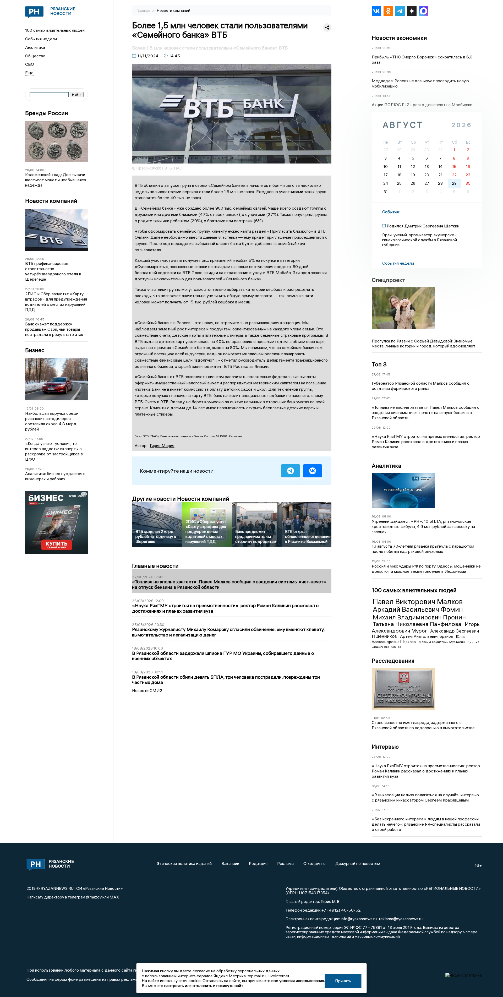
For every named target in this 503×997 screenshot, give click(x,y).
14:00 (40, 170)
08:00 (39, 408)
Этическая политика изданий (184, 863)
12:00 (386, 427)
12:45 (40, 259)
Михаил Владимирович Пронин (419, 617)
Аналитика (35, 47)
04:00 (386, 541)
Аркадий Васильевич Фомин (418, 609)
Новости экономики (399, 37)
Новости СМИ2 (147, 690)
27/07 (29, 439)
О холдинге (314, 863)
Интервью (385, 746)
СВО (29, 64)
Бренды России (46, 113)
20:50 (386, 48)
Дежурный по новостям (357, 863)
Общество (35, 55)
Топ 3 (379, 364)
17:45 (386, 374)
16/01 (29, 408)
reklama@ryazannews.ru (401, 918)
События (390, 211)
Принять (343, 980)
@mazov (94, 897)
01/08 (376, 786)
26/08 (29, 319)
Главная (144, 10)
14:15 (386, 786)
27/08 (29, 289)
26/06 (29, 469)
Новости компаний (51, 201)
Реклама (285, 863)
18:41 (386, 96)
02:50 (385, 718)
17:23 (39, 469)
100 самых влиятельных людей (55, 30)
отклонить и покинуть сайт (218, 985)
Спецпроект (388, 280)
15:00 (386, 810)
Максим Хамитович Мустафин (442, 642)
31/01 (375, 718)
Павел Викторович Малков (418, 601)
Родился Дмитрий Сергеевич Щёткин (423, 225)
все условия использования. (298, 980)
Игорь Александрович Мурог (426, 627)
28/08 (29, 170)
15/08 (376, 561)
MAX (114, 897)
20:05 (39, 289)
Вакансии (230, 863)
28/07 (376, 810)
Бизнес (35, 350)
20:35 (386, 72)
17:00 (39, 439)
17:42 (386, 398)
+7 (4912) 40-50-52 (341, 910)
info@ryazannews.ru (359, 918)
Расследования (393, 660)
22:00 (386, 561)
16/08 (376, 516)
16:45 (40, 319)
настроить (174, 985)
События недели (41, 38)
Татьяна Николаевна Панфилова (418, 624)
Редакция (258, 863)
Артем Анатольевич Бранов (427, 636)
